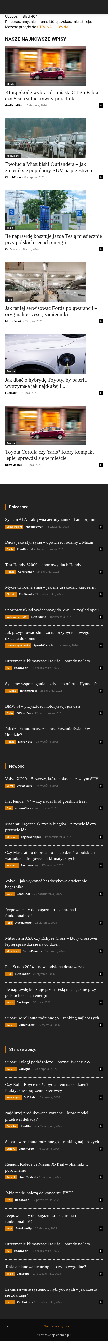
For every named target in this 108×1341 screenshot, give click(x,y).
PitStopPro (23, 713)
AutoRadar (22, 974)
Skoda (10, 84)
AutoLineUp (23, 922)
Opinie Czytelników (18, 645)
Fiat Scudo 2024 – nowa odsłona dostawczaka (46, 966)
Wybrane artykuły (56, 1326)
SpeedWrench (43, 645)
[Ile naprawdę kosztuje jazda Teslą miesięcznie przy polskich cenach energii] (54, 210)
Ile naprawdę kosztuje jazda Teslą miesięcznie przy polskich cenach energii (53, 239)
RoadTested (25, 549)
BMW (10, 713)
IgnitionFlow (28, 690)
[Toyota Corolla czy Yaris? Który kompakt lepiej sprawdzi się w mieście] (54, 425)
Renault (11, 1177)
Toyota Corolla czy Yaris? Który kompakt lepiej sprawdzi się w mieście (49, 455)
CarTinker (24, 1302)
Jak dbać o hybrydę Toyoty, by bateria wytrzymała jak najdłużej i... (46, 383)
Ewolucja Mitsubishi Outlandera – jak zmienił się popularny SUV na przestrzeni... (51, 167)
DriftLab (29, 1097)
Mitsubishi (13, 155)
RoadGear (21, 668)
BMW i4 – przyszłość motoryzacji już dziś (43, 706)
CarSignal (25, 594)
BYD (9, 1200)
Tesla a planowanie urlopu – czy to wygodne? (45, 1266)
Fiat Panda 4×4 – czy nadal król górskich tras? (46, 801)
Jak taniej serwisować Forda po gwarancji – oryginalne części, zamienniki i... (51, 311)
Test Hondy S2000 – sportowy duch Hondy (43, 564)
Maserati (12, 837)
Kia (8, 668)
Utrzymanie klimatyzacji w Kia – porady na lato (47, 661)
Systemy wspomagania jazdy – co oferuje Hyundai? (51, 683)
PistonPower (34, 526)
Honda (11, 571)
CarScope (11, 249)
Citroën (11, 594)
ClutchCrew (13, 177)
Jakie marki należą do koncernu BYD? (39, 1192)
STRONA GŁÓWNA (52, 27)
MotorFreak (13, 321)
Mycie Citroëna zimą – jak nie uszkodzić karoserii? (50, 587)
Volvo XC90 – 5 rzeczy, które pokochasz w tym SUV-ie (54, 778)
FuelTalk (11, 393)
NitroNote (25, 741)
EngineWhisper (31, 837)
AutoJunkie (38, 617)
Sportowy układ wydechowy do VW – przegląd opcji (52, 610)
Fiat (9, 808)
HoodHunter (28, 1126)
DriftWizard (24, 785)
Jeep (9, 922)
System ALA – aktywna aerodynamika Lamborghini (51, 519)
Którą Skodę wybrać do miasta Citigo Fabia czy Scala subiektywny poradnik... (51, 95)
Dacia (10, 549)
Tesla (10, 227)
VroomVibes (23, 808)
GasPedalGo (13, 105)
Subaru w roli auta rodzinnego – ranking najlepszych (52, 1018)
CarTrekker (26, 571)
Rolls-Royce (13, 1097)
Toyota (11, 371)
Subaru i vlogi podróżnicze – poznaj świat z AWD (49, 1062)
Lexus (10, 1302)
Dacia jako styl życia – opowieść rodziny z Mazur (49, 542)
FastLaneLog (29, 865)
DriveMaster (13, 465)
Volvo (10, 785)
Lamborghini (14, 526)
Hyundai (12, 690)
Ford (9, 299)
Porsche (11, 1126)
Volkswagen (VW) (17, 617)
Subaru (11, 1025)
